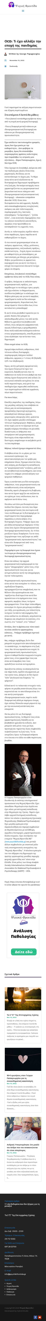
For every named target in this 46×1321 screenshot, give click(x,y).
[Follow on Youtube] (39, 1317)
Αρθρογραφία (11, 1289)
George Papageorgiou (29, 54)
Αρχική (9, 1283)
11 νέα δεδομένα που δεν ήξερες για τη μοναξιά (22, 1205)
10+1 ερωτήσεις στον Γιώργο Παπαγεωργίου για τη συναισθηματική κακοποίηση (20, 1078)
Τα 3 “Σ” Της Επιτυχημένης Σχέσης (23, 1015)
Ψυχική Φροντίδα (13, 1286)
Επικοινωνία (11, 1295)
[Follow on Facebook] (35, 1317)
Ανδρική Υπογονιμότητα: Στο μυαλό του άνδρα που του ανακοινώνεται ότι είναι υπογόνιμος (23, 1147)
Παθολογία (10, 1292)
